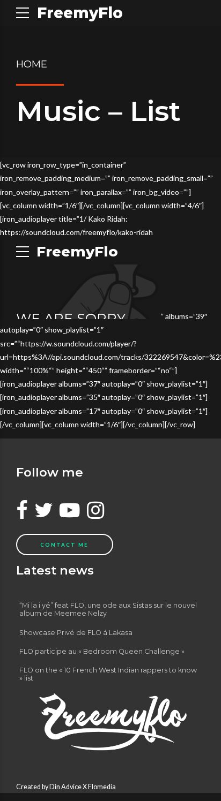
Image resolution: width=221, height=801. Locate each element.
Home (31, 64)
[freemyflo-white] (110, 722)
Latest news (55, 570)
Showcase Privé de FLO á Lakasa (75, 633)
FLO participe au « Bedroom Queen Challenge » (102, 651)
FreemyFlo (80, 13)
